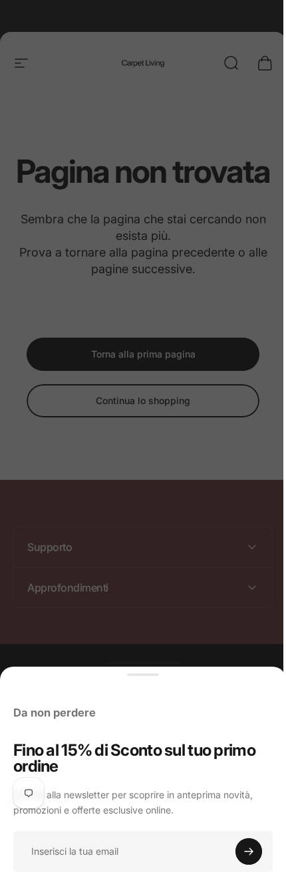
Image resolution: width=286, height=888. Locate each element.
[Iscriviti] (248, 851)
